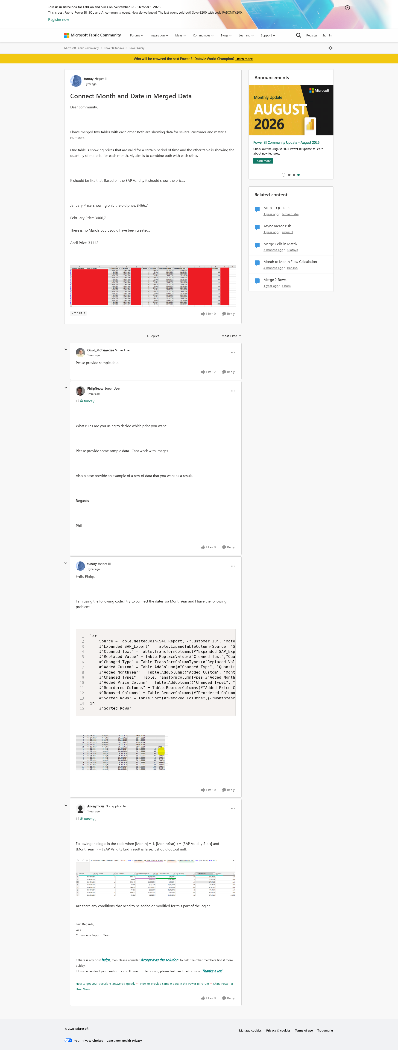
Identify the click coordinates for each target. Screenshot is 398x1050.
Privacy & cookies (278, 1030)
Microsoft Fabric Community (81, 48)
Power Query (136, 48)
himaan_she (290, 214)
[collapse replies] (66, 349)
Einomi (286, 285)
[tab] (289, 174)
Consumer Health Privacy (124, 1040)
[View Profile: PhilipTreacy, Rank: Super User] (80, 391)
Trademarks (325, 1030)
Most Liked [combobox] (232, 336)
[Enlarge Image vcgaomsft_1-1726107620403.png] (156, 877)
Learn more (244, 58)
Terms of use (304, 1030)
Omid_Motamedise (100, 350)
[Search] (298, 35)
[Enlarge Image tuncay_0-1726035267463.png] (122, 753)
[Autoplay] (283, 174)
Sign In (326, 35)
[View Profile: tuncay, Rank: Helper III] (76, 81)
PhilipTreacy (95, 388)
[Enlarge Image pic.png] (153, 286)
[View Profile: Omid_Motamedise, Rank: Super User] (80, 352)
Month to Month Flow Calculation (290, 261)
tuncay (89, 78)
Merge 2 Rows (275, 279)
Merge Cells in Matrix (280, 244)
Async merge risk (277, 226)
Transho (292, 267)
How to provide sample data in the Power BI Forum (174, 983)
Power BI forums (114, 48)
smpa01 (287, 232)
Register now (58, 19)
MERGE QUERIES (276, 208)
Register (311, 35)
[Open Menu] (330, 48)
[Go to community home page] (92, 35)
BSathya (292, 250)
